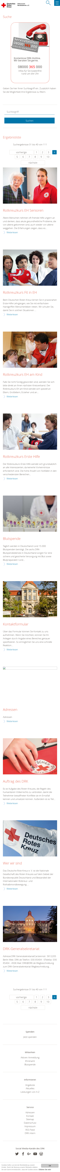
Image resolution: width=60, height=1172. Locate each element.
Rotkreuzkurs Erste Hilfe (21, 456)
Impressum (30, 1126)
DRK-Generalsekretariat (21, 949)
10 (47, 156)
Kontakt (30, 1115)
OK (50, 1166)
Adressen (10, 709)
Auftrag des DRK (15, 781)
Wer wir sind (12, 863)
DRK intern (30, 1133)
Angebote (30, 1085)
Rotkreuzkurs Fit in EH (20, 292)
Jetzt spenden (30, 1036)
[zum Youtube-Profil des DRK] (35, 1154)
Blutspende (12, 539)
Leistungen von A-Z (30, 1091)
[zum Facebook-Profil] (17, 1154)
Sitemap (30, 1119)
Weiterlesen (12, 232)
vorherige (21, 152)
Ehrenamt (30, 1060)
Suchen (29, 120)
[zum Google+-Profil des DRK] (29, 1154)
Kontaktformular (15, 624)
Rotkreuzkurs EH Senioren (23, 210)
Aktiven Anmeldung (30, 1057)
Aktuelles (30, 1088)
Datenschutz (30, 1122)
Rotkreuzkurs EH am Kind (22, 374)
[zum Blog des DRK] (41, 1154)
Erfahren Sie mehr (45, 1169)
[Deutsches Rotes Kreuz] (8, 6)
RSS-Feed (30, 1129)
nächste (33, 162)
